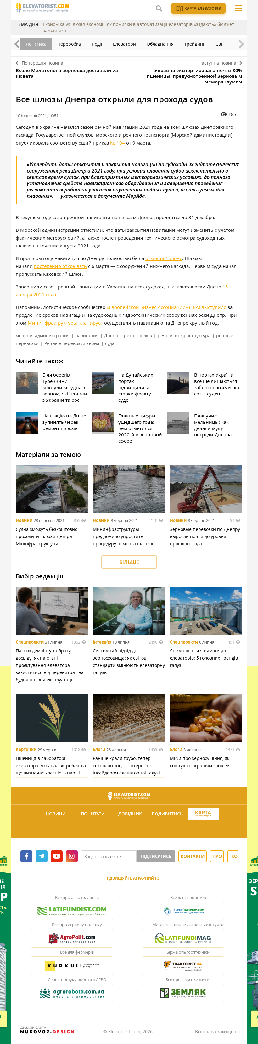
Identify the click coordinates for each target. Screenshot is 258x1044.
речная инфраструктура (184, 335)
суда (110, 343)
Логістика (36, 44)
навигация (86, 335)
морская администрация (43, 335)
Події (97, 44)
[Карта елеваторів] (203, 814)
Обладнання (160, 44)
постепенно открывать (60, 266)
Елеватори (124, 44)
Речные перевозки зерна (71, 343)
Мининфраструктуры (52, 323)
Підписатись (156, 856)
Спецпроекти (30, 642)
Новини (24, 520)
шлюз (146, 335)
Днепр (111, 335)
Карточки (26, 749)
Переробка (69, 44)
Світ (220, 44)
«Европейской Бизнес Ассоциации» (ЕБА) (153, 307)
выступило (214, 307)
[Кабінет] (130, 829)
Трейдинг (194, 44)
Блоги (99, 749)
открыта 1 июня (163, 258)
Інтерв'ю (102, 642)
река (129, 335)
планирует (90, 323)
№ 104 (117, 142)
